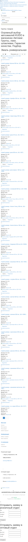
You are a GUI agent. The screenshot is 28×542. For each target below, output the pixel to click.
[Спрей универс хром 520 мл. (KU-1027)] (14, 145)
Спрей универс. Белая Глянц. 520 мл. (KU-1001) (13, 207)
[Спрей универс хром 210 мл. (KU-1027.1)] (14, 127)
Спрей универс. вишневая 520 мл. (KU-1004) (14, 262)
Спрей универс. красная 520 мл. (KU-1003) (13, 351)
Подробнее (10, 57)
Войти (1, 7)
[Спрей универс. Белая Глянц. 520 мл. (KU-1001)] (14, 199)
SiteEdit (15, 497)
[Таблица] (5, 54)
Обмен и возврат (5, 436)
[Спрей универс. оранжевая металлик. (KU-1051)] (14, 379)
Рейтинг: (3, 71)
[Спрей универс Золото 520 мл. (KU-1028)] (14, 73)
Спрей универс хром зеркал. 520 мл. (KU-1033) (13, 170)
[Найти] (25, 17)
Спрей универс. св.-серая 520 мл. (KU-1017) (13, 406)
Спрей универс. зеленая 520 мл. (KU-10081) (13, 314)
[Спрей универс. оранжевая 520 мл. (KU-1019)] (14, 361)
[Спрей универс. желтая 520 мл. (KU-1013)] (14, 289)
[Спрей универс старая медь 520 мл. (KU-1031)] (14, 108)
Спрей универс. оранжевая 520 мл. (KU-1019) (12, 368)
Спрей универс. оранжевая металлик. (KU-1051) (13, 387)
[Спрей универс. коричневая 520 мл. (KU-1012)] (14, 324)
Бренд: (2, 67)
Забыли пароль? (4, 430)
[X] (6, 484)
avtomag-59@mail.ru (7, 460)
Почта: (4, 481)
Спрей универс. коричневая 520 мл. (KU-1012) (12, 332)
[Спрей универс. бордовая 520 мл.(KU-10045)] (14, 236)
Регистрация (3, 8)
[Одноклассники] (3, 484)
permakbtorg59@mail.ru (11, 481)
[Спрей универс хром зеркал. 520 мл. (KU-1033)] (14, 162)
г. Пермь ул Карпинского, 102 (10, 454)
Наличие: (3, 68)
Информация (5, 434)
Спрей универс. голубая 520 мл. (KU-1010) (13, 279)
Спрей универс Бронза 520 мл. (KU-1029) (13, 63)
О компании (4, 442)
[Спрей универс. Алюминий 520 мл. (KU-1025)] (14, 181)
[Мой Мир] (4, 484)
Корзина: (3, 13)
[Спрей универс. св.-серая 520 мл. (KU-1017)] (14, 398)
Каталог (2, 425)
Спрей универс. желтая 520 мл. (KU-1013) (13, 297)
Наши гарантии (4, 438)
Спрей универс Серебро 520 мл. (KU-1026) (13, 98)
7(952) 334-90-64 (7, 457)
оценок (8, 71)
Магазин (3, 423)
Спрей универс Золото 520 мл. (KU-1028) (13, 81)
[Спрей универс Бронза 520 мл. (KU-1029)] (14, 56)
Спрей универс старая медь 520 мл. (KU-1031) (12, 116)
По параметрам (4, 22)
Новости (3, 444)
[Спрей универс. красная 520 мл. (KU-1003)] (14, 343)
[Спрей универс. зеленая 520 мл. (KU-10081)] (14, 307)
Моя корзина (4, 427)
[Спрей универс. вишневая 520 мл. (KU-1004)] (14, 254)
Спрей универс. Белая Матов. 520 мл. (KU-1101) (13, 225)
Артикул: (3, 65)
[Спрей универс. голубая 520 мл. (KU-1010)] (14, 272)
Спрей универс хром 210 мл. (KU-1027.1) (12, 135)
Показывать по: (14, 54)
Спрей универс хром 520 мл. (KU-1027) (12, 152)
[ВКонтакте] (1, 484)
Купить (4, 57)
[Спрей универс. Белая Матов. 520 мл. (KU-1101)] (14, 217)
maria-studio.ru (17, 498)
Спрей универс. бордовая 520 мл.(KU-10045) (14, 244)
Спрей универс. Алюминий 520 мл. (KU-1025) (14, 189)
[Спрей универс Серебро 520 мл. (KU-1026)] (14, 91)
